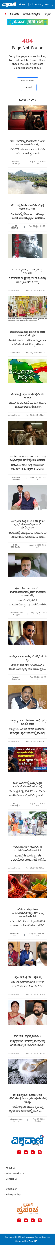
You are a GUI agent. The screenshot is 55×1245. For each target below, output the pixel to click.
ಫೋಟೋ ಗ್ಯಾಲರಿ (31, 14)
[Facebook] (19, 1152)
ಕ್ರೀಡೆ (24, 4)
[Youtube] (26, 1152)
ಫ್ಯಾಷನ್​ (48, 14)
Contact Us (11, 1179)
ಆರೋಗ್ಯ (33, 4)
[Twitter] (33, 1152)
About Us (10, 1168)
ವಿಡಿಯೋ (14, 14)
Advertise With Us (15, 1174)
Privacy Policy (13, 1195)
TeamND (33, 1241)
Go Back (29, 87)
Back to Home (27, 81)
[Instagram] (39, 1152)
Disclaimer (11, 1189)
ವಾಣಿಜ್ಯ (42, 4)
